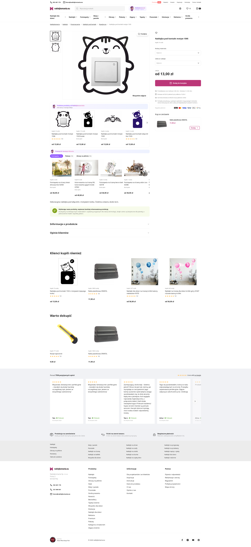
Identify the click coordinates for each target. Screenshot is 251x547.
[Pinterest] (198, 540)
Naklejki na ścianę (94, 451)
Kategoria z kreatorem (96, 525)
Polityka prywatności (172, 484)
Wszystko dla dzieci (94, 458)
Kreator (172, 2)
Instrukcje (187, 2)
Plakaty (122, 17)
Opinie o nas (131, 490)
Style (90, 484)
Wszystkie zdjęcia (139, 96)
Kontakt (130, 493)
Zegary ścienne (94, 528)
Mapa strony (169, 487)
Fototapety (84, 17)
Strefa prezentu (188, 17)
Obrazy (111, 17)
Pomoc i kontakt (196, 2)
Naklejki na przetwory (171, 448)
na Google (197, 375)
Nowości (165, 2)
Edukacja (165, 17)
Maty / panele (92, 445)
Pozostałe (153, 17)
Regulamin (169, 481)
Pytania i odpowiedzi (172, 474)
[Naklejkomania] (68, 469)
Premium (91, 518)
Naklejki (72, 17)
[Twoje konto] (180, 8)
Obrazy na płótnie (83, 156)
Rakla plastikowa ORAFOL (178, 120)
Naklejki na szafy (131, 448)
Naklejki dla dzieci (54, 17)
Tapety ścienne (93, 503)
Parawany (53, 454)
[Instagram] (187, 540)
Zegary (132, 17)
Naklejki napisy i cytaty (171, 451)
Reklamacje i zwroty (172, 478)
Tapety (142, 17)
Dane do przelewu (133, 484)
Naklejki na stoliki (132, 451)
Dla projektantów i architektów (138, 474)
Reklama (177, 17)
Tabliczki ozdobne (56, 457)
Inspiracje (179, 2)
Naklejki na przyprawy (171, 445)
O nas (129, 487)
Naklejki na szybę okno (133, 458)
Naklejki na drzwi (132, 445)
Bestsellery (92, 500)
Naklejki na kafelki (94, 454)
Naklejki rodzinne (170, 458)
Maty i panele (96, 17)
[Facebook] (182, 540)
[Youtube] (193, 540)
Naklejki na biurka (132, 454)
